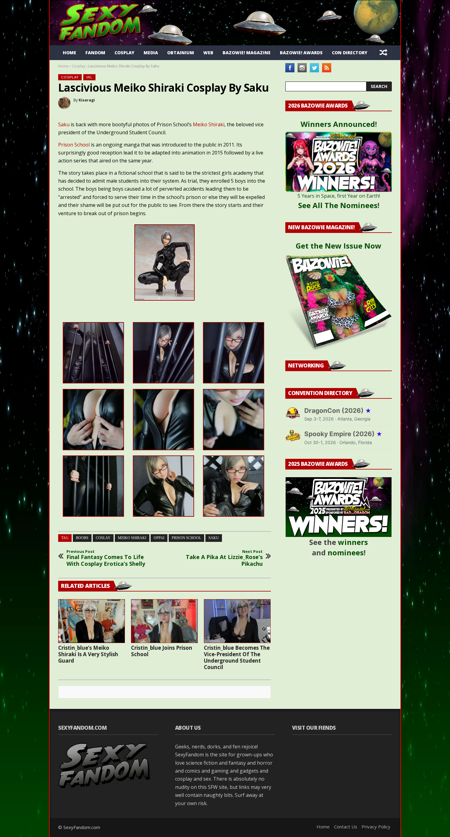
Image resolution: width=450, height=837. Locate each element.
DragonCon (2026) (337, 410)
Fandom (95, 52)
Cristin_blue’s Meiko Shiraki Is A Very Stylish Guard (88, 654)
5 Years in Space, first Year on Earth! (339, 195)
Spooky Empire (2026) (343, 434)
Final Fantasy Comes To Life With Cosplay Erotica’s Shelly (105, 558)
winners (353, 542)
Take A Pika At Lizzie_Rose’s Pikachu (224, 558)
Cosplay (124, 52)
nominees (346, 552)
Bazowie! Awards (301, 52)
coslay (103, 538)
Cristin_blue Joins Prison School (161, 651)
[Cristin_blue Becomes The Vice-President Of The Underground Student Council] (237, 621)
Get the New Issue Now (338, 246)
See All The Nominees (337, 205)
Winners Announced (338, 124)
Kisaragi (87, 100)
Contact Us (345, 827)
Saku (64, 124)
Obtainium (180, 52)
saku (213, 538)
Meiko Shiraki (208, 124)
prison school (186, 538)
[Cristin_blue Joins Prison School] (164, 621)
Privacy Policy (376, 827)
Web (208, 52)
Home (69, 52)
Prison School (74, 144)
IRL (89, 77)
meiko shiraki (132, 538)
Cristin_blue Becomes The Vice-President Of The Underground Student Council (237, 657)
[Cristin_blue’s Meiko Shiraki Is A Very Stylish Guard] (91, 621)
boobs (82, 538)
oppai (159, 538)
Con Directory (349, 52)
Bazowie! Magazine (247, 52)
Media (151, 52)
